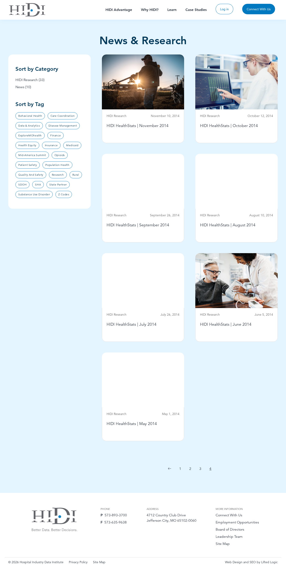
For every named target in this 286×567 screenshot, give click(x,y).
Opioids (60, 155)
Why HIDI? (149, 10)
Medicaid (72, 145)
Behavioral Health (30, 115)
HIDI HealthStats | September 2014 (138, 224)
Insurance (51, 145)
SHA (38, 184)
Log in (224, 9)
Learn (172, 10)
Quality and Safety (30, 174)
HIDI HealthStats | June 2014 (225, 324)
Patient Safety (27, 165)
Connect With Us (259, 9)
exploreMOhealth (30, 135)
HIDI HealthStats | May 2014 (132, 423)
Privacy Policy (78, 562)
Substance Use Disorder (34, 194)
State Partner (58, 184)
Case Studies (196, 10)
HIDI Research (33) (29, 80)
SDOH (22, 184)
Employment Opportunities (237, 522)
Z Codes (63, 194)
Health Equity (27, 145)
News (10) (23, 87)
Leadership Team (229, 536)
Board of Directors (230, 529)
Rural (75, 174)
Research (58, 174)
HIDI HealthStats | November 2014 (137, 125)
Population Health (57, 165)
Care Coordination (62, 115)
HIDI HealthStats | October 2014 (229, 125)
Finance (55, 135)
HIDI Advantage (118, 10)
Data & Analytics (29, 125)
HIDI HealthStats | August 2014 (227, 224)
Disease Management (62, 125)
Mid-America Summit (32, 155)
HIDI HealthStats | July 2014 (131, 324)
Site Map (223, 544)
